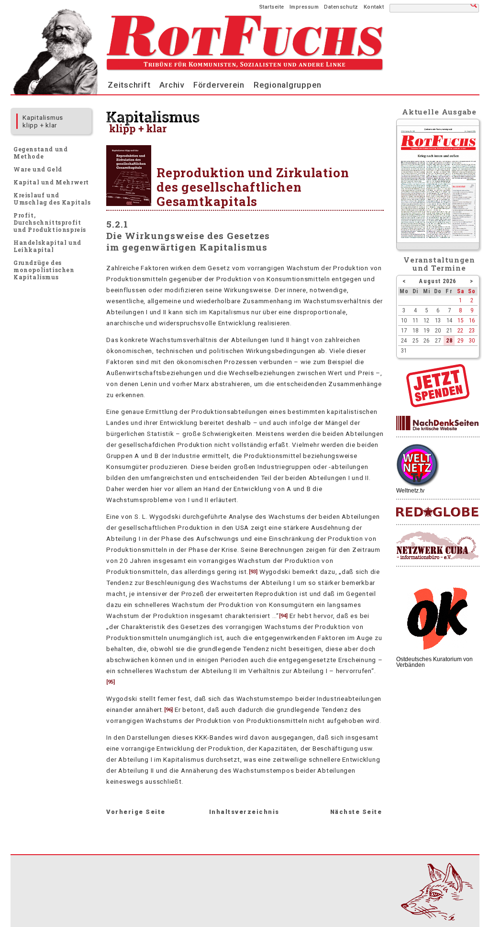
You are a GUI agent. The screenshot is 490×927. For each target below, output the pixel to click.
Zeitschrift (129, 85)
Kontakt (374, 7)
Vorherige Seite (136, 811)
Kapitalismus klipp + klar (42, 121)
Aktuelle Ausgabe (439, 111)
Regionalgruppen (288, 85)
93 (253, 572)
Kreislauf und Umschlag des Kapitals (52, 198)
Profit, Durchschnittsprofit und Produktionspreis (49, 222)
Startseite (271, 7)
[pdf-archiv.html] (438, 240)
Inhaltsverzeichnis (244, 811)
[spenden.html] (437, 405)
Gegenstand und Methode (40, 152)
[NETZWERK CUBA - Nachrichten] (437, 546)
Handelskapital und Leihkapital (47, 246)
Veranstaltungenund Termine (439, 264)
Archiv (171, 85)
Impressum (304, 7)
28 (449, 340)
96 (168, 710)
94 (283, 616)
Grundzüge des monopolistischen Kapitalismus (44, 270)
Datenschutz (341, 7)
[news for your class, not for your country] (437, 512)
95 (110, 682)
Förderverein (219, 85)
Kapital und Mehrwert (51, 182)
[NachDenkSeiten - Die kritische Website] (437, 423)
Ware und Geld (37, 169)
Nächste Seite (356, 811)
